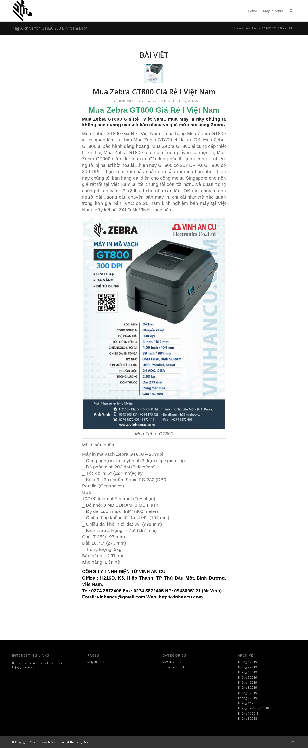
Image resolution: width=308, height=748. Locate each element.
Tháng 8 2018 (247, 718)
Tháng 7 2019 (247, 667)
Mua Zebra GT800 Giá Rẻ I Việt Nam (154, 92)
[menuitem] (291, 10)
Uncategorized (173, 667)
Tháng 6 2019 (247, 672)
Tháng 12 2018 (248, 703)
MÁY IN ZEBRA (170, 101)
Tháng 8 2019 (247, 662)
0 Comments (145, 101)
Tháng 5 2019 (247, 677)
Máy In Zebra (273, 11)
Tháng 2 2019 (247, 693)
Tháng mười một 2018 (253, 708)
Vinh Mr (193, 101)
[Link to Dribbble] (292, 741)
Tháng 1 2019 (247, 698)
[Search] (291, 10)
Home (252, 11)
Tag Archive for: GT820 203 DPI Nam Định (50, 28)
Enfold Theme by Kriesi (76, 742)
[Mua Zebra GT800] (154, 73)
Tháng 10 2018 (248, 713)
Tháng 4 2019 (247, 682)
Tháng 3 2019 (247, 687)
